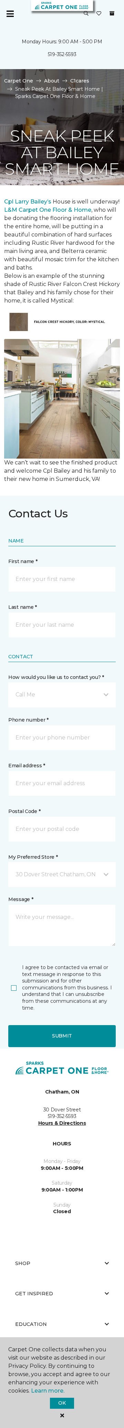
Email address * (26, 765)
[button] (86, 13)
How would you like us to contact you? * (56, 677)
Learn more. (47, 1390)
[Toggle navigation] (10, 13)
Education (31, 1324)
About (51, 81)
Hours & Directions (62, 1123)
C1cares (79, 81)
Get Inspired (34, 1293)
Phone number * (28, 719)
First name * (23, 561)
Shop (22, 1263)
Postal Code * (24, 811)
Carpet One (18, 81)
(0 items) (112, 13)
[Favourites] (98, 13)
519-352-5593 (62, 54)
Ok (61, 1403)
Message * (20, 899)
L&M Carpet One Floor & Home (47, 210)
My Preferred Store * (33, 857)
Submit (62, 1036)
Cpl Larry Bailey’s (27, 201)
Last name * (22, 607)
